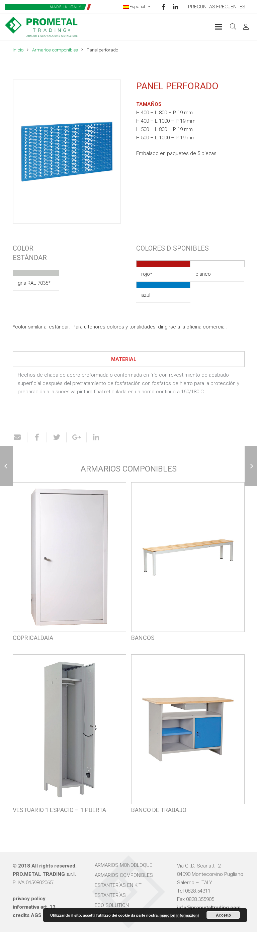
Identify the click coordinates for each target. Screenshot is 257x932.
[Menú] (218, 26)
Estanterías (110, 895)
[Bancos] (188, 566)
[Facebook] (163, 7)
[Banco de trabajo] (188, 738)
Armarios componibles (55, 49)
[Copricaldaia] (69, 566)
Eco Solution (112, 905)
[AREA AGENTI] (246, 27)
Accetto (223, 915)
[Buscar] (233, 27)
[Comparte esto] (37, 437)
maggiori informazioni (179, 915)
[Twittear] (57, 437)
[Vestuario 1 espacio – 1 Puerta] (69, 738)
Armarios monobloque (123, 865)
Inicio (18, 49)
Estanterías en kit (118, 885)
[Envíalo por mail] (20, 437)
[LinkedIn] (175, 7)
